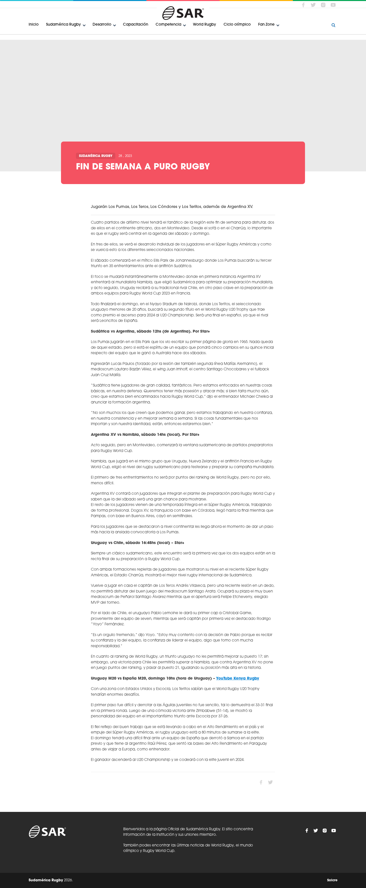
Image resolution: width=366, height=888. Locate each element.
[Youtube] (333, 4)
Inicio (34, 25)
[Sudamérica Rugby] (183, 13)
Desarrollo (102, 25)
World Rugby (204, 25)
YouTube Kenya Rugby (237, 679)
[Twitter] (313, 4)
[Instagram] (323, 4)
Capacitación (135, 25)
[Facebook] (303, 4)
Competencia (168, 25)
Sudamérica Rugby (63, 25)
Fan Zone (266, 25)
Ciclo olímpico (237, 25)
